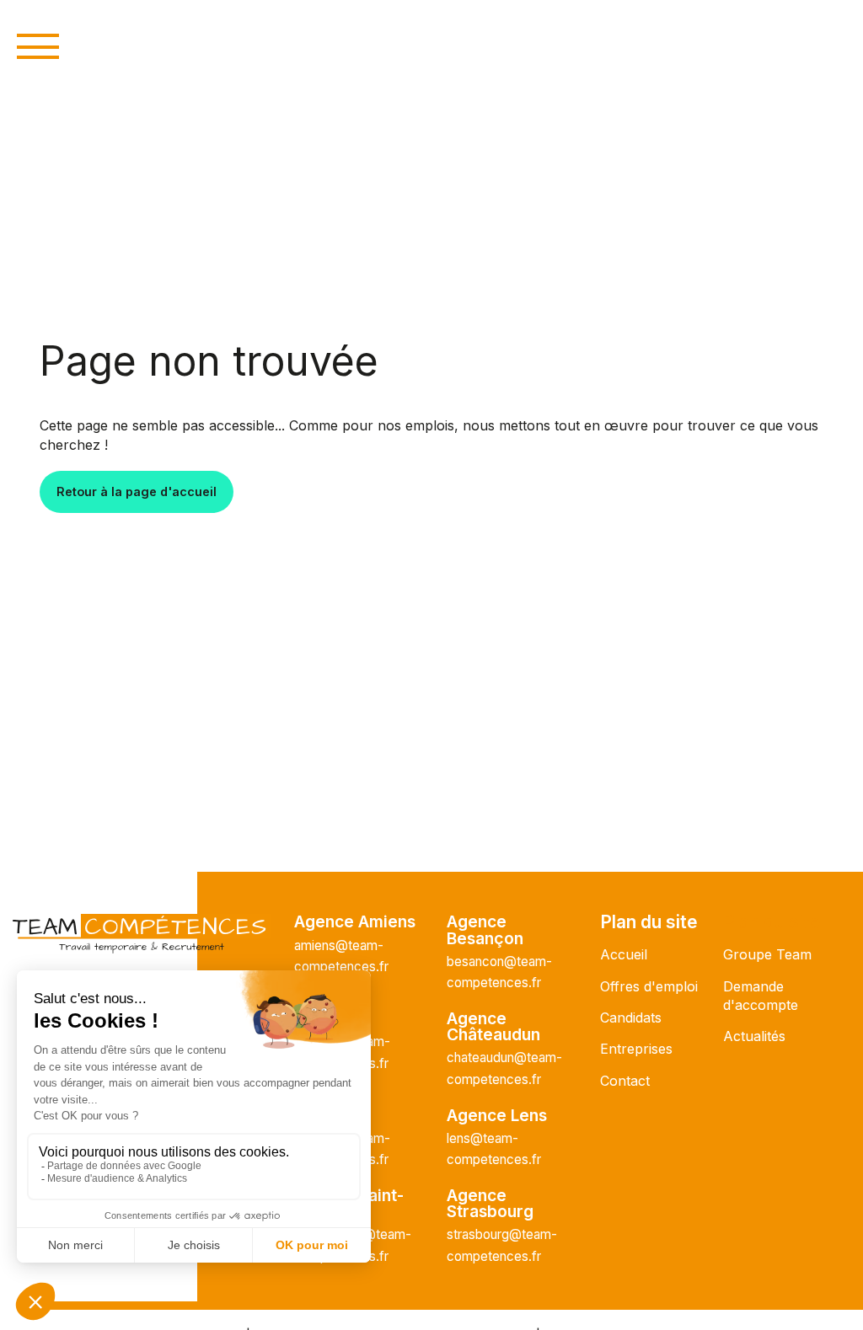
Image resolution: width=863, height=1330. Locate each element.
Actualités (754, 1036)
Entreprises (636, 1048)
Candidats (631, 1017)
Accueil (623, 954)
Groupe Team (767, 954)
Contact (625, 1080)
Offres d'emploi (649, 986)
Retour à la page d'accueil (136, 491)
